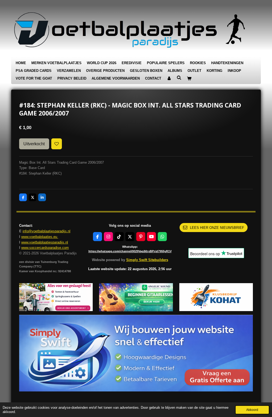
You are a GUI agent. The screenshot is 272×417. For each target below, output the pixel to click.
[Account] (169, 78)
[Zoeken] (179, 78)
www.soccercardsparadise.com (45, 248)
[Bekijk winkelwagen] (189, 78)
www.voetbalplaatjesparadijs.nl (44, 242)
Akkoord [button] (252, 409)
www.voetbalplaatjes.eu (39, 237)
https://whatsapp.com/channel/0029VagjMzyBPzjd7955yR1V (130, 251)
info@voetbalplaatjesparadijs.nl (46, 231)
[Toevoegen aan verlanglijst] (56, 143)
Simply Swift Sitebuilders (147, 260)
